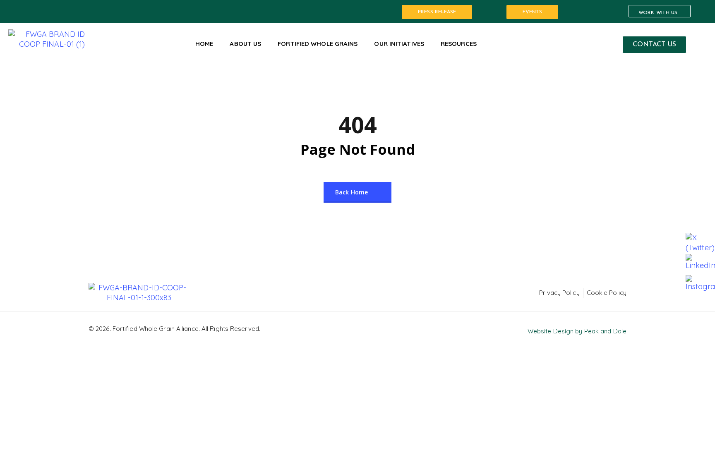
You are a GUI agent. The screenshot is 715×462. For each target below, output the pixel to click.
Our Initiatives (399, 44)
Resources (459, 44)
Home (204, 44)
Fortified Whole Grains (318, 44)
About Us (245, 44)
